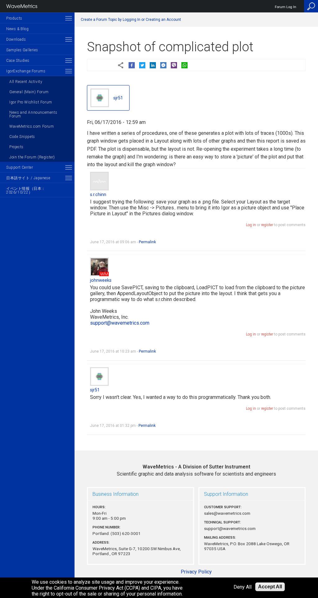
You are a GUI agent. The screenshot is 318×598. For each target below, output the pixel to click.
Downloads (16, 39)
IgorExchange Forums (25, 71)
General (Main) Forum (29, 92)
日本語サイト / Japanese (28, 178)
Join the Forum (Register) (32, 157)
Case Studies (17, 60)
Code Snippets (22, 137)
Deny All (243, 587)
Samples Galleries (22, 50)
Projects (16, 147)
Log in (251, 225)
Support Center (19, 167)
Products (14, 18)
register (267, 225)
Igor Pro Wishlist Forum (30, 102)
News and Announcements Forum (33, 114)
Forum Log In (285, 7)
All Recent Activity (25, 82)
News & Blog (17, 29)
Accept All (270, 586)
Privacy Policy (196, 572)
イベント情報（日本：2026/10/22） (25, 190)
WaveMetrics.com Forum (31, 126)
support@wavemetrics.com (119, 323)
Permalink (147, 242)
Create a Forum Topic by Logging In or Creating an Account (131, 19)
